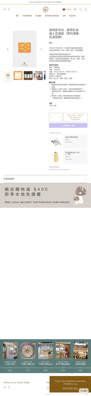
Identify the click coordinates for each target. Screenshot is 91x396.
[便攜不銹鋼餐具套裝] (56, 142)
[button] (17, 16)
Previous (8, 49)
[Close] (88, 378)
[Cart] (86, 9)
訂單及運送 (9, 178)
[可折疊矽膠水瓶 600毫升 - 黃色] (56, 157)
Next (41, 49)
